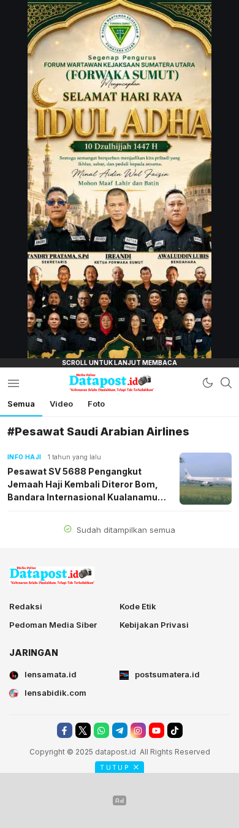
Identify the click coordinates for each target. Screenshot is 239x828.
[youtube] (156, 730)
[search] (226, 382)
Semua (21, 403)
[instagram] (138, 730)
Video (61, 403)
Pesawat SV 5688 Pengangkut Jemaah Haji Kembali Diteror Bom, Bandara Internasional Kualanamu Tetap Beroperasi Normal (82, 484)
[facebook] (64, 730)
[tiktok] (175, 730)
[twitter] (83, 730)
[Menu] (13, 382)
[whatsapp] (101, 730)
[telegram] (119, 730)
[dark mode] (208, 382)
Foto (96, 403)
